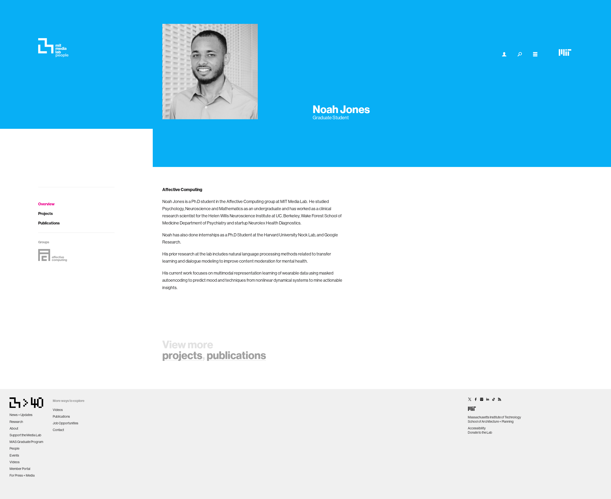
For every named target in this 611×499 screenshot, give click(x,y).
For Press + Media (22, 475)
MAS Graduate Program (26, 442)
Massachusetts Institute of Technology (494, 417)
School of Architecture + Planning (491, 421)
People (14, 448)
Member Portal (20, 469)
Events (14, 455)
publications (236, 355)
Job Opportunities (65, 423)
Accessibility (477, 428)
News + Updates (21, 415)
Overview (46, 204)
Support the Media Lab (25, 435)
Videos (15, 462)
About (14, 428)
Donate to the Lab (480, 432)
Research (16, 422)
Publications (49, 223)
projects (182, 355)
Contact (58, 430)
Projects (45, 213)
